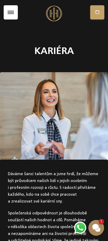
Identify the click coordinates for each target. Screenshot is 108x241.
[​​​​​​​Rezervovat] (96, 12)
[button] (96, 228)
